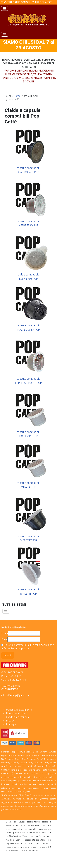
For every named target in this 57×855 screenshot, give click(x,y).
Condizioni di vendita (17, 717)
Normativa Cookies (16, 713)
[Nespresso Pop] (29, 197)
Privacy (10, 720)
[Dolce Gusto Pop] (29, 301)
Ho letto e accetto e (27, 647)
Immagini (11, 724)
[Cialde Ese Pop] (29, 251)
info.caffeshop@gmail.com (15, 695)
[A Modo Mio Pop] (29, 144)
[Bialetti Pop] (29, 565)
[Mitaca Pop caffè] (29, 459)
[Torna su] (52, 849)
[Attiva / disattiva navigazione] (4, 8)
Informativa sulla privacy (15, 648)
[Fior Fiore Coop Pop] (29, 408)
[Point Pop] (29, 355)
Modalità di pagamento (19, 709)
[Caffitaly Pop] (29, 512)
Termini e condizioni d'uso (38, 645)
